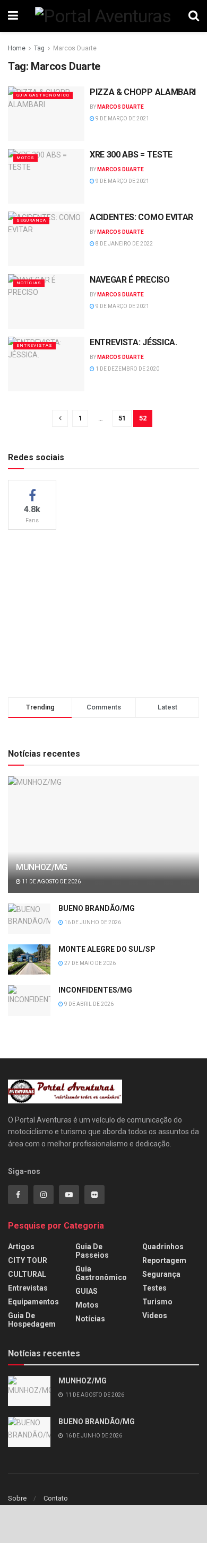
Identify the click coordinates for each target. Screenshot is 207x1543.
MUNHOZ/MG (41, 867)
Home (16, 48)
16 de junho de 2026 (92, 922)
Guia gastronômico (43, 95)
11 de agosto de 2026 (51, 881)
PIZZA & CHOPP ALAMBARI (143, 92)
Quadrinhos (163, 1246)
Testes (154, 1288)
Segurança (31, 220)
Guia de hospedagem (32, 1319)
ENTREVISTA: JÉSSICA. (133, 342)
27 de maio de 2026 (89, 963)
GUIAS (86, 1291)
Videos (154, 1315)
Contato (56, 1498)
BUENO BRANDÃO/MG (96, 908)
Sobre (17, 1498)
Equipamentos (33, 1301)
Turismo (157, 1301)
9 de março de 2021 (121, 118)
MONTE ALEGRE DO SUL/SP (107, 949)
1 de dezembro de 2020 (126, 369)
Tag (39, 48)
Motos (25, 157)
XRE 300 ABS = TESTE (131, 155)
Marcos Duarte (75, 48)
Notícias (28, 282)
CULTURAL (27, 1274)
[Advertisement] (103, 612)
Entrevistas (34, 345)
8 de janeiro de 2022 (123, 244)
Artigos (21, 1246)
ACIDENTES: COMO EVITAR (141, 217)
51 (122, 418)
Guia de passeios (92, 1250)
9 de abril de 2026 (88, 1004)
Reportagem (164, 1260)
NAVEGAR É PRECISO (130, 280)
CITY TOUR (27, 1260)
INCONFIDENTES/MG (95, 990)
